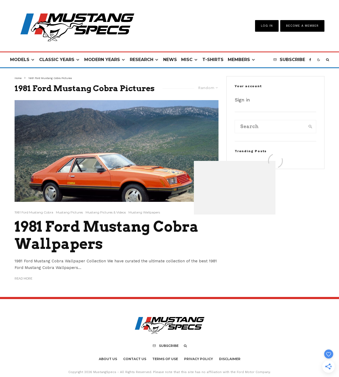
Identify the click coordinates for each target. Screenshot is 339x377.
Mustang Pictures (69, 212)
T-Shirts (213, 59)
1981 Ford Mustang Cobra (34, 212)
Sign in (242, 100)
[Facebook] (310, 59)
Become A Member (302, 25)
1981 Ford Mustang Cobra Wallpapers (106, 235)
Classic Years (56, 59)
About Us (108, 359)
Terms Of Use (165, 359)
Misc (187, 59)
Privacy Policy (198, 359)
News (170, 59)
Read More (23, 278)
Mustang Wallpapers (144, 212)
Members (239, 59)
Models (19, 59)
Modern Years (102, 59)
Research (141, 59)
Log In (267, 25)
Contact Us (134, 359)
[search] (310, 126)
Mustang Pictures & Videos (106, 212)
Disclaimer (229, 359)
